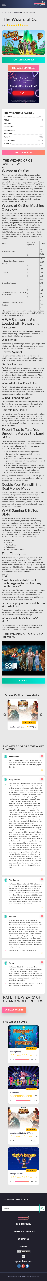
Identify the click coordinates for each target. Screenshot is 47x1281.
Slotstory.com (25, 1276)
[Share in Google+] (23, 1266)
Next (41, 714)
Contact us (23, 1239)
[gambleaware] (23, 1261)
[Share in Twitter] (27, 1266)
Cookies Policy (23, 1224)
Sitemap (23, 1246)
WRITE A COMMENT (14, 1010)
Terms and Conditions (24, 1232)
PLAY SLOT (23, 681)
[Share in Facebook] (19, 1266)
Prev (5, 714)
